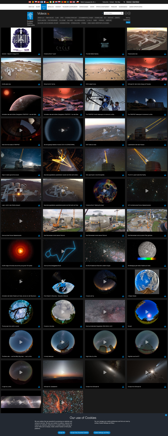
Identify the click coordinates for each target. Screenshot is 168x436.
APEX (61, 17)
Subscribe (105, 2)
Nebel (95, 20)
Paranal (101, 20)
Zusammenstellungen (86, 17)
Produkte (114, 7)
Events (92, 7)
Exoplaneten (42, 20)
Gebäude (108, 20)
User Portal (136, 2)
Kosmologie (98, 17)
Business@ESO (123, 7)
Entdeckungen (83, 7)
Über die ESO (50, 17)
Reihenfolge (127, 20)
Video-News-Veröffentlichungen (98, 23)
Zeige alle (41, 17)
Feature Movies (52, 20)
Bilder (38, 7)
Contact (112, 2)
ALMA (57, 17)
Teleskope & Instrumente (70, 7)
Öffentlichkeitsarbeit (102, 7)
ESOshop (58, 7)
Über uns (31, 7)
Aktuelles (51, 7)
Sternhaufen (75, 23)
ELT (105, 17)
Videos (44, 7)
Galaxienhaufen (80, 20)
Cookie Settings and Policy (101, 432)
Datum (128, 22)
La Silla (89, 20)
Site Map (117, 2)
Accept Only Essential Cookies (79, 432)
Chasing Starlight (71, 17)
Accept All (61, 432)
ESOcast (110, 17)
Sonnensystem (64, 23)
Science (129, 2)
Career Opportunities (135, 7)
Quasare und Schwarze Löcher (48, 23)
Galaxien (70, 20)
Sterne (83, 23)
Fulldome (62, 20)
